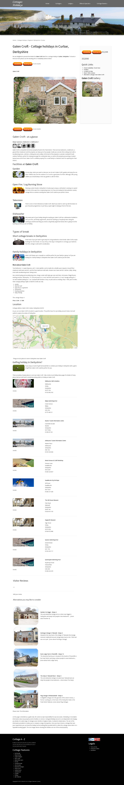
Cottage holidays (22, 40)
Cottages (58, 3)
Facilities (86, 69)
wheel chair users (19, 760)
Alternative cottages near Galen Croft (94, 74)
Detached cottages (19, 767)
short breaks (18, 765)
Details (15, 391)
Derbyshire (37, 40)
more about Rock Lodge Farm (49, 660)
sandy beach (18, 772)
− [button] (15, 320)
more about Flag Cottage (61, 702)
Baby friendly (18, 755)
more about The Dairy (67, 680)
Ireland (60, 721)
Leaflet (75, 347)
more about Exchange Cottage (58, 639)
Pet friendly (17, 753)
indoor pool (18, 768)
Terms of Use (94, 747)
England (30, 40)
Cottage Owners (102, 3)
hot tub (16, 761)
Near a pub (17, 758)
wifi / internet (18, 777)
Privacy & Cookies (95, 748)
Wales (50, 721)
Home (47, 3)
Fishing (16, 775)
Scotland (54, 721)
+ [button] (15, 317)
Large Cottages (18, 756)
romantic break (18, 763)
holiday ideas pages (59, 375)
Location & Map (88, 71)
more (39, 781)
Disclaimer (93, 750)
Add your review (17, 594)
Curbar (43, 40)
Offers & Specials (85, 3)
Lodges (70, 3)
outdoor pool (18, 770)
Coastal (16, 773)
